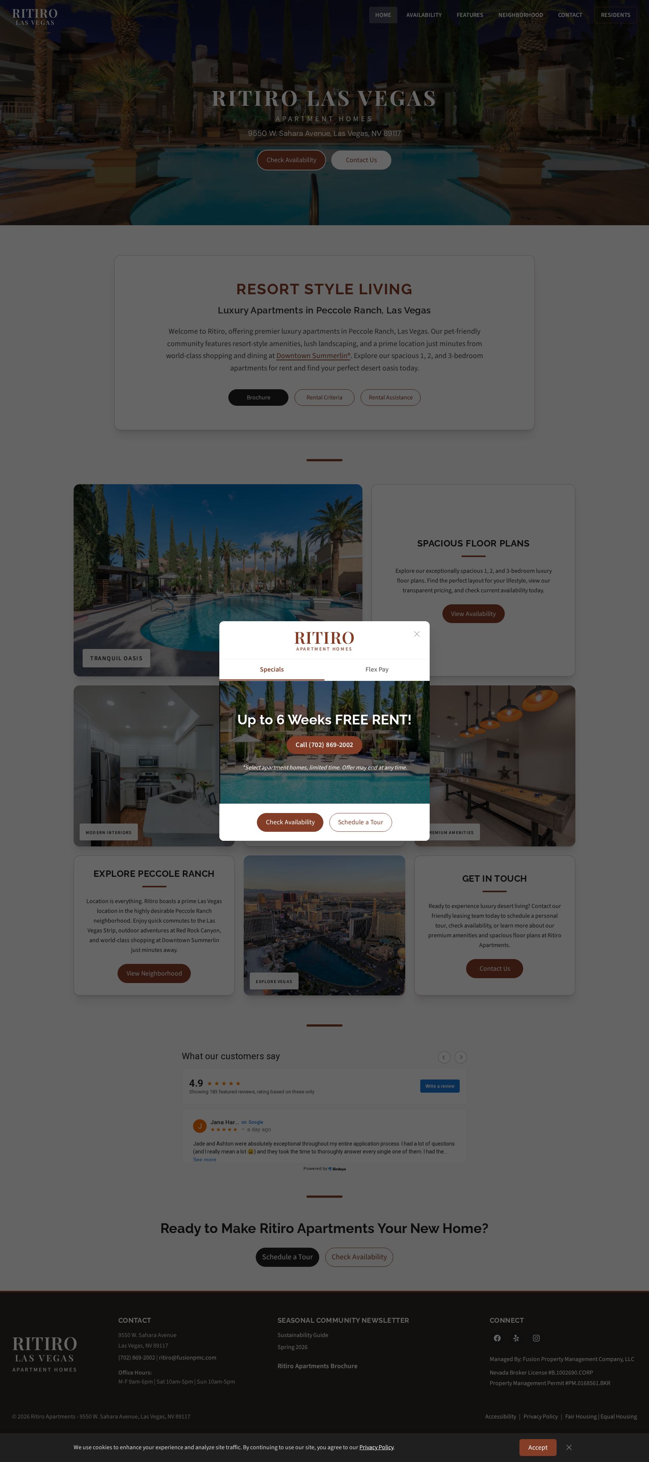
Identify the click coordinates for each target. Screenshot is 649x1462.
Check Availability (290, 822)
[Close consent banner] (569, 1447)
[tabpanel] (324, 742)
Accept (538, 1447)
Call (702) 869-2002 (324, 745)
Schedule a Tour (360, 822)
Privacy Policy (376, 1447)
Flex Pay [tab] (377, 669)
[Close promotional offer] (417, 634)
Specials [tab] (272, 669)
